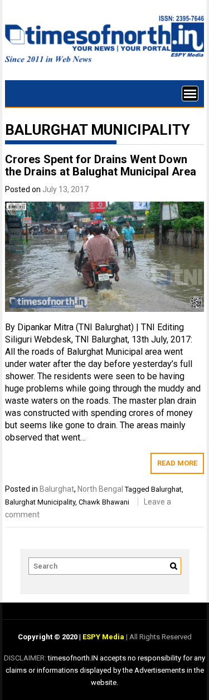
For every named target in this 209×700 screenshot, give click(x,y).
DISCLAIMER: (26, 658)
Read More (177, 463)
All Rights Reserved (160, 637)
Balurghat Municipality (40, 502)
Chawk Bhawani (104, 502)
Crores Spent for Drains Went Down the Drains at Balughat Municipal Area (100, 165)
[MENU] (190, 93)
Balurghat (57, 488)
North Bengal (100, 488)
